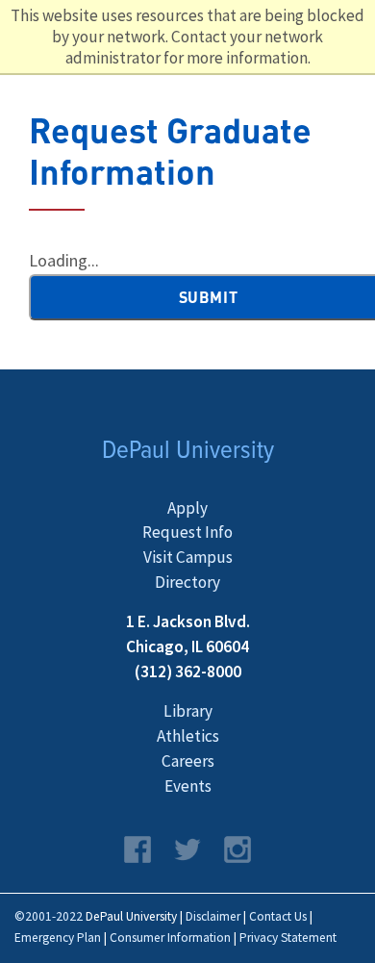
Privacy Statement (288, 937)
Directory (187, 582)
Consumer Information (170, 937)
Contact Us (278, 916)
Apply (187, 508)
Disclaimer (213, 916)
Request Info (187, 532)
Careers (188, 761)
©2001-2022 (48, 916)
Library (187, 711)
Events (188, 786)
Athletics (188, 736)
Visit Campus (188, 557)
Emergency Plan (57, 937)
